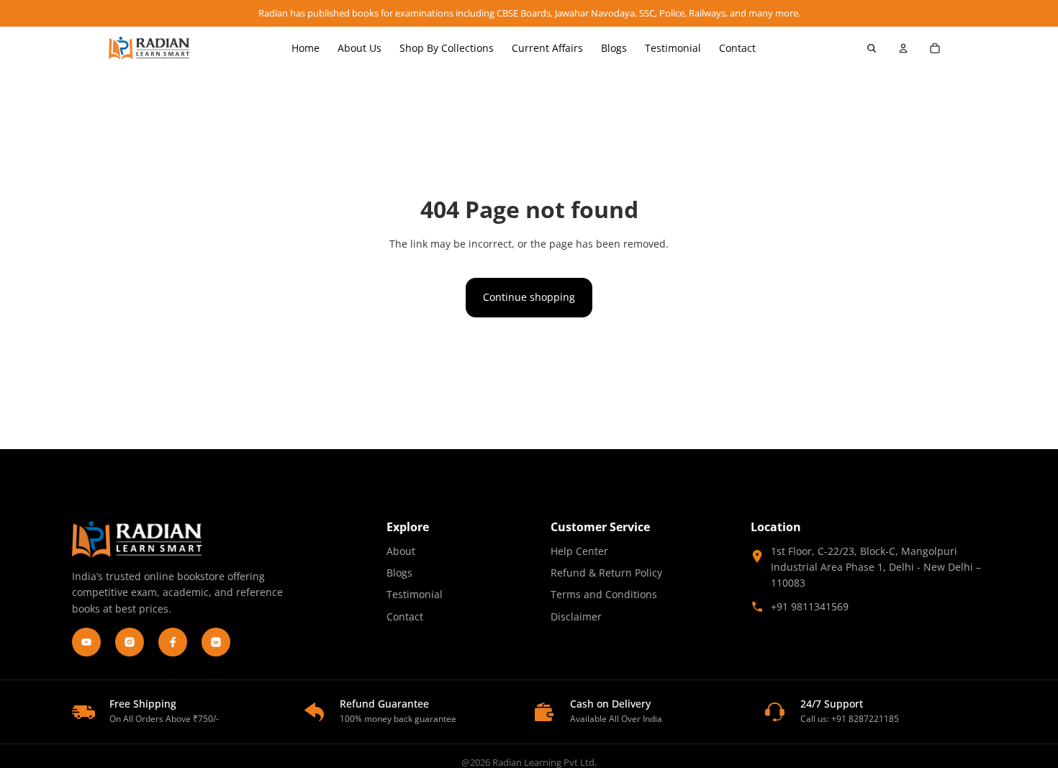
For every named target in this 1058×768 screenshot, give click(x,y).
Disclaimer (576, 616)
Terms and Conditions (604, 594)
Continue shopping (529, 297)
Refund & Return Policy (606, 572)
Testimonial (673, 48)
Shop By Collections (446, 48)
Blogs (614, 48)
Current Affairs (547, 48)
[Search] (871, 48)
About (400, 551)
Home (305, 48)
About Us (359, 48)
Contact (737, 48)
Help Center (579, 551)
